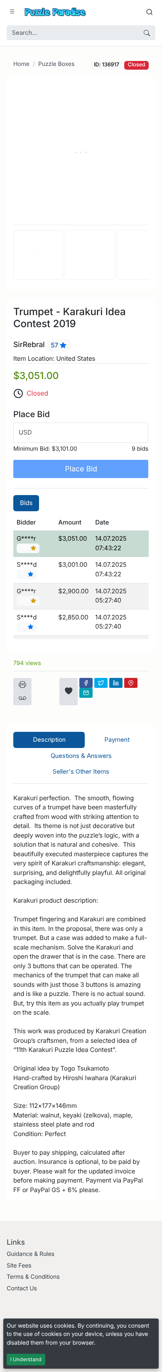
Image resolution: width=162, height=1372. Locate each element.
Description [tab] (49, 739)
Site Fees (19, 1265)
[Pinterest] (130, 683)
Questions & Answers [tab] (81, 756)
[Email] (86, 693)
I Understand (26, 1359)
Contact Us (22, 1288)
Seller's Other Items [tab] (81, 771)
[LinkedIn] (116, 683)
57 (55, 345)
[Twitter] (101, 683)
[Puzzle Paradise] (55, 11)
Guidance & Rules (30, 1254)
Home (21, 64)
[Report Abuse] (22, 698)
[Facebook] (86, 683)
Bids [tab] (26, 503)
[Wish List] (68, 692)
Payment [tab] (117, 739)
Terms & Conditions (33, 1276)
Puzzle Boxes (56, 64)
